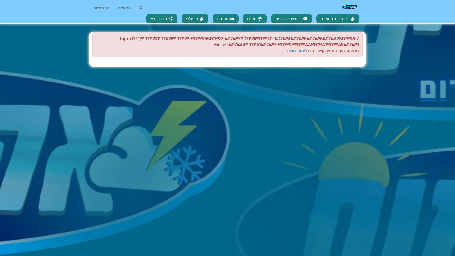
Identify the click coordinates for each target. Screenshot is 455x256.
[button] (161, 18)
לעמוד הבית (297, 50)
